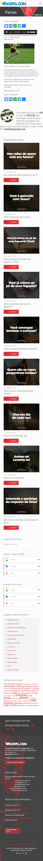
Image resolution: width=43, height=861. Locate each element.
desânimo (36, 688)
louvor (9, 693)
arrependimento (26, 684)
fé (20, 691)
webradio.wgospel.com (19, 790)
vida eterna (20, 705)
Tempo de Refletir (13, 670)
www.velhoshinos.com (22, 784)
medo (15, 692)
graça (30, 691)
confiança (19, 686)
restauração (26, 701)
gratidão (25, 691)
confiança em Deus (32, 686)
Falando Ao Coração (13, 643)
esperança (9, 691)
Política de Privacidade (16, 845)
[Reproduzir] (7, 32)
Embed (17, 37)
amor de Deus (9, 684)
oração (35, 693)
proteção (13, 701)
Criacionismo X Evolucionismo (16, 627)
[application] (20, 32)
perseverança (15, 698)
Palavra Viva (11, 654)
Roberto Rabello (12, 658)
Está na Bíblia (11, 639)
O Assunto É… (11, 647)
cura (31, 688)
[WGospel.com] (13, 3)
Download (26, 35)
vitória (26, 705)
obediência (28, 693)
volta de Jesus (34, 705)
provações (19, 701)
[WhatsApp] (17, 853)
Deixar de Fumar (12, 631)
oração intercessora (9, 695)
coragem (27, 688)
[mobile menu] (40, 3)
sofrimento (26, 703)
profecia (7, 701)
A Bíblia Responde (13, 620)
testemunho (34, 703)
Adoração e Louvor (13, 624)
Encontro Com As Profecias (16, 635)
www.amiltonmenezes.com (18, 788)
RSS (12, 39)
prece (24, 698)
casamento (35, 684)
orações (21, 695)
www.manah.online (19, 786)
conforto (13, 688)
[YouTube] (23, 853)
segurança (18, 703)
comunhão (9, 686)
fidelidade (16, 691)
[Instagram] (26, 853)
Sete (8, 666)
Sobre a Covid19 (29, 845)
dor (5, 691)
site (21, 76)
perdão (7, 698)
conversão (19, 688)
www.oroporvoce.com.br (23, 780)
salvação (8, 702)
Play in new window (16, 35)
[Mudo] (28, 32)
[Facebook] (20, 853)
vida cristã (10, 705)
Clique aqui (7, 85)
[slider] (33, 32)
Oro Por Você (11, 650)
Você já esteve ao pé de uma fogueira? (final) (17, 260)
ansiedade (18, 684)
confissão (6, 688)
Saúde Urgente (12, 662)
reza (33, 700)
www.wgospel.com (21, 782)
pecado (29, 696)
